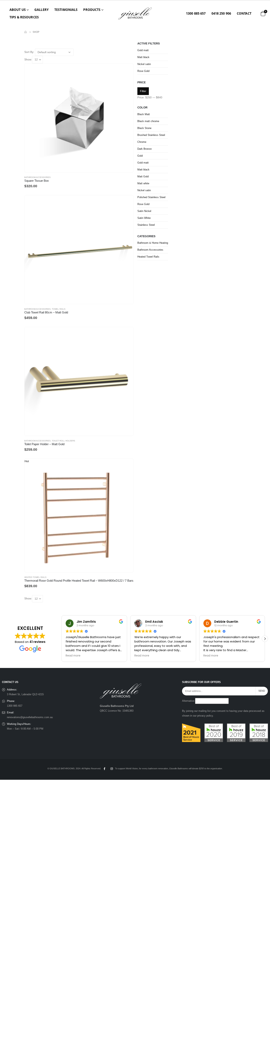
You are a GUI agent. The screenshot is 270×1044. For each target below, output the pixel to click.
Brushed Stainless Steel (151, 135)
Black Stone (144, 128)
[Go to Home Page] (25, 32)
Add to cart (126, 201)
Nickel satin (144, 64)
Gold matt (143, 50)
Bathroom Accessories (37, 177)
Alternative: (188, 701)
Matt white (143, 183)
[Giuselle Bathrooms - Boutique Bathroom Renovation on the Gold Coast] (135, 13)
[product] (79, 118)
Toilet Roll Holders (63, 441)
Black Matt (143, 114)
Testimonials (65, 10)
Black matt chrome (148, 121)
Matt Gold (143, 176)
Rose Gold (143, 71)
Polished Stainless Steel (151, 197)
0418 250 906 (221, 13)
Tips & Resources (24, 17)
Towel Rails (58, 309)
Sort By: (29, 52)
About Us (17, 10)
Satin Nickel (144, 211)
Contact (244, 13)
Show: (28, 59)
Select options (126, 70)
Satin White (144, 217)
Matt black (143, 57)
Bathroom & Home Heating (152, 242)
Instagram (112, 769)
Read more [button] (69, 655)
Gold (140, 155)
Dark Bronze (144, 148)
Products (91, 10)
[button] (265, 639)
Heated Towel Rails (35, 577)
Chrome (141, 141)
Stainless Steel (146, 224)
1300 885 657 (196, 13)
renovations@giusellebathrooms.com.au (30, 717)
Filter (143, 91)
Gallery (41, 10)
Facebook (104, 769)
